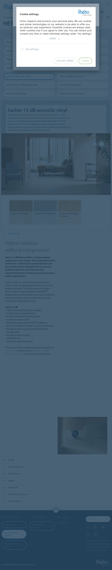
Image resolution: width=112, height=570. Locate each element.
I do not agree (65, 60)
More (53, 38)
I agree (85, 60)
